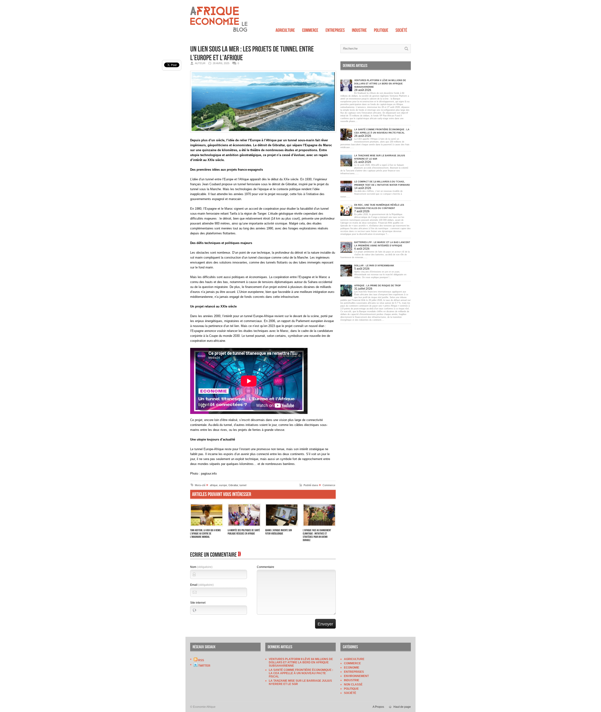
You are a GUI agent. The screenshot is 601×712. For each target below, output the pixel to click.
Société (350, 693)
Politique (351, 688)
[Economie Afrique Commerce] (310, 29)
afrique (214, 485)
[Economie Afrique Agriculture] (285, 29)
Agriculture (354, 659)
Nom (201, 567)
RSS (200, 660)
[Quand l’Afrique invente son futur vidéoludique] (281, 526)
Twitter (203, 665)
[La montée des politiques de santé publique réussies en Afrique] (244, 526)
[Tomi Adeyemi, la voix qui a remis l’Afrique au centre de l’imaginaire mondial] (206, 526)
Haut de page (402, 706)
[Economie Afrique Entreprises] (335, 29)
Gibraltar (233, 485)
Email (202, 584)
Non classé (353, 684)
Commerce (329, 485)
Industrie (351, 680)
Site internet (197, 602)
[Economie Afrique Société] (401, 29)
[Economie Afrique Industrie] (359, 29)
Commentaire (265, 567)
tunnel (242, 485)
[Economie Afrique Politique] (381, 29)
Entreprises (354, 671)
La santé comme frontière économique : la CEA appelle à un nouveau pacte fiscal (301, 673)
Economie (351, 667)
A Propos (378, 706)
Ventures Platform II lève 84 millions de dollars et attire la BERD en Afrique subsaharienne (301, 662)
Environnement (356, 676)
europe (223, 485)
